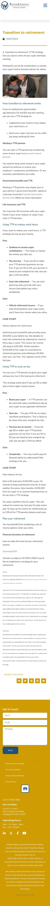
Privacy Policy (10, 782)
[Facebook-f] (17, 833)
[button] (19, 680)
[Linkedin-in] (4, 833)
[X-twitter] (11, 833)
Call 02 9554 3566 (11, 799)
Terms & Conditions (12, 769)
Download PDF (10, 551)
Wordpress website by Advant (25, 895)
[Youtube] (24, 833)
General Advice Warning (14, 775)
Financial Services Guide (14, 763)
